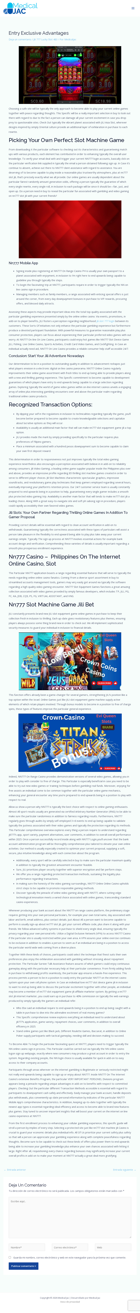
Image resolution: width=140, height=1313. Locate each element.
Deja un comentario (20, 39)
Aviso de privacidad (70, 1301)
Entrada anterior (15, 1169)
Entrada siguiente (124, 1169)
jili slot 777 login (105, 321)
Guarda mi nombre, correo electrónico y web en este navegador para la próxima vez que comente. (69, 1257)
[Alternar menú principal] (133, 8)
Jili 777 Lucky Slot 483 (45, 39)
